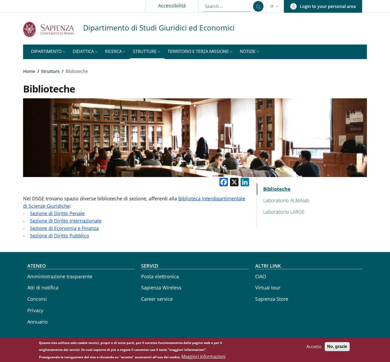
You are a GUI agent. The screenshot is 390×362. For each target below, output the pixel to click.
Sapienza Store (271, 299)
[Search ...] (258, 6)
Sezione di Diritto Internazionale (65, 221)
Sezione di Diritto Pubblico (59, 235)
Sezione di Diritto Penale (57, 213)
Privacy (35, 310)
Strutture (50, 71)
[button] (275, 6)
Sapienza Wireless (161, 287)
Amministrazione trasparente (59, 276)
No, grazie (337, 346)
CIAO (260, 276)
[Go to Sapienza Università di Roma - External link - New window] (53, 29)
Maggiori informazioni (203, 356)
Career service (157, 299)
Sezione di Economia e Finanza (64, 228)
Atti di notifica (42, 287)
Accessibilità (172, 5)
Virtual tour (267, 287)
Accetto (314, 347)
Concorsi (37, 299)
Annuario (37, 322)
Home (29, 71)
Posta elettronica (160, 276)
